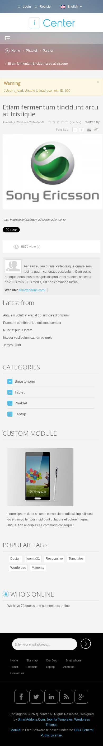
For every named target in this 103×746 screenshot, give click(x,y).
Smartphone (73, 660)
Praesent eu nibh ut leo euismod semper (32, 323)
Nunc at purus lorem (17, 330)
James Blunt (12, 345)
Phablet (31, 50)
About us (68, 666)
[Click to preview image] (52, 171)
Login (26, 6)
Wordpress (18, 568)
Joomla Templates (59, 719)
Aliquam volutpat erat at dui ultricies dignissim (36, 315)
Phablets (32, 666)
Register (45, 6)
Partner (48, 50)
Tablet (14, 666)
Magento (38, 568)
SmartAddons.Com (31, 719)
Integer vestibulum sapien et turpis (27, 337)
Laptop (50, 666)
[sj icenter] (52, 22)
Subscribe (86, 643)
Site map (32, 660)
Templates (76, 558)
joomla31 (33, 558)
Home (15, 50)
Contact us (17, 673)
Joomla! (15, 730)
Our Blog (51, 660)
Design (15, 558)
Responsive (54, 558)
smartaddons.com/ (32, 290)
